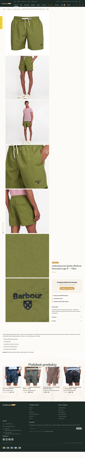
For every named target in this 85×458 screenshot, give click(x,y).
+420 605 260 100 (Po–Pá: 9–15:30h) (69, 1)
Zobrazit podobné (67, 288)
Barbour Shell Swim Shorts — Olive (31, 387)
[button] (20, 368)
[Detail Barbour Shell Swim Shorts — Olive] (32, 376)
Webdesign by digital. (77, 442)
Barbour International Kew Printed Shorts (12, 387)
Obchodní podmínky (62, 414)
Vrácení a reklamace (62, 416)
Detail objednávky (61, 407)
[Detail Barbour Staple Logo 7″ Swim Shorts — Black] (72, 376)
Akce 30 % (55, 262)
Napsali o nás (31, 412)
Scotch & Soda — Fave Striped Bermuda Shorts (51, 387)
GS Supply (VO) (34, 1)
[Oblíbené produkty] (80, 5)
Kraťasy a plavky (17, 9)
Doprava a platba (61, 412)
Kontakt (57, 1)
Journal (28, 1)
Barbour (54, 272)
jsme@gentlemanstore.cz (10, 426)
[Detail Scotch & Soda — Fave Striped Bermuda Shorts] (52, 376)
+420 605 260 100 (9, 423)
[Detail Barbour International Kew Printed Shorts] (12, 376)
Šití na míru (24, 1)
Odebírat (79, 428)
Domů (4, 9)
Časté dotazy (61, 410)
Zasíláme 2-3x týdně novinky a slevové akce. (41, 431)
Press (30, 410)
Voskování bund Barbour (34, 414)
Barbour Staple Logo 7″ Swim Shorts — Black (72, 387)
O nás (15, 1)
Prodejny (19, 1)
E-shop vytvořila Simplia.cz (67, 442)
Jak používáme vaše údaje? (49, 431)
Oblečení (9, 9)
